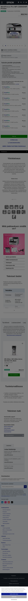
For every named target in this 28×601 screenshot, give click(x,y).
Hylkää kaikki (14, 596)
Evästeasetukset (14, 599)
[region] (14, 593)
